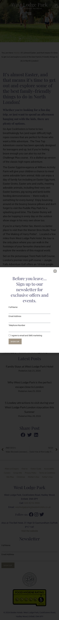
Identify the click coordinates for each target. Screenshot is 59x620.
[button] (55, 271)
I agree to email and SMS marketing (26, 335)
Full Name (13, 307)
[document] (29, 310)
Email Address (15, 316)
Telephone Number (17, 325)
